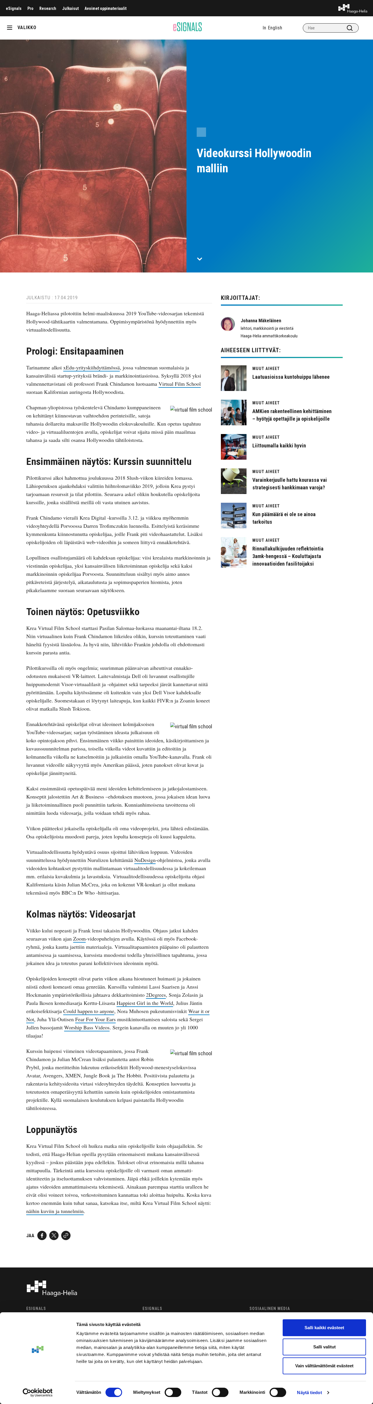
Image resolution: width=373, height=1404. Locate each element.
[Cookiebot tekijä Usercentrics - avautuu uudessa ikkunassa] (37, 1392)
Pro (30, 8)
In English (272, 28)
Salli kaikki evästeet (324, 1327)
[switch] (173, 1392)
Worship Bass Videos (87, 1027)
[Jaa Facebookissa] (42, 1235)
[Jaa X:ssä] (54, 1235)
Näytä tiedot (309, 1392)
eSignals (14, 8)
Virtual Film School (180, 383)
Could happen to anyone (88, 1011)
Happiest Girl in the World (145, 1002)
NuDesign (145, 859)
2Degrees (156, 994)
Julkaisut (70, 8)
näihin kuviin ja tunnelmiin (55, 1211)
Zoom (79, 938)
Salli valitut (324, 1346)
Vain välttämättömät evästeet (324, 1365)
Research (47, 8)
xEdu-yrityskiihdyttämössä (91, 367)
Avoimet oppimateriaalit (105, 8)
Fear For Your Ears (95, 1019)
